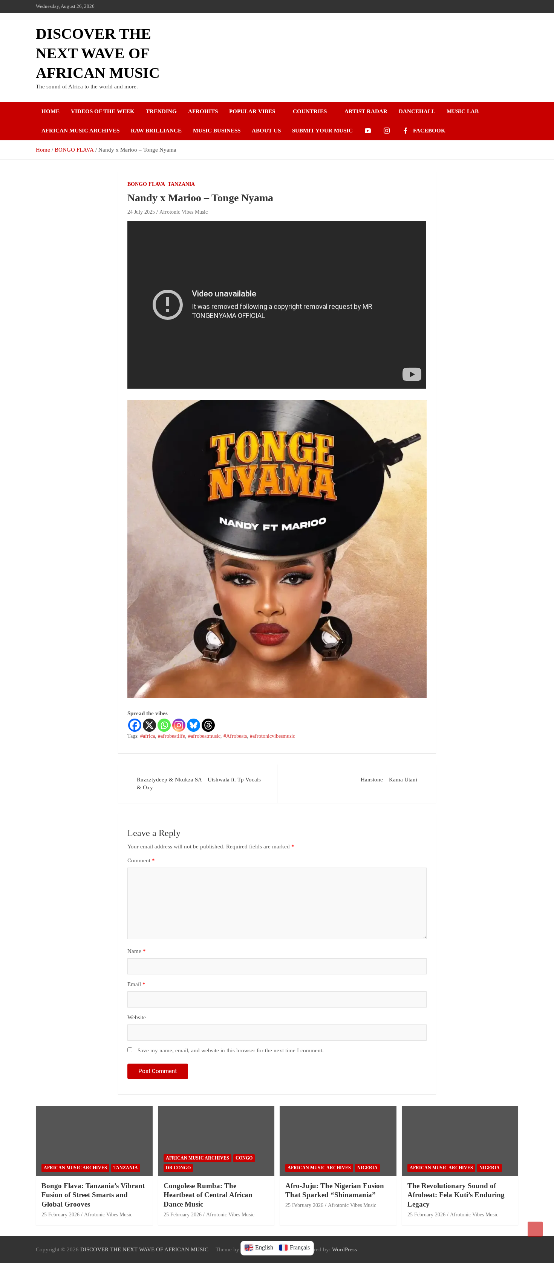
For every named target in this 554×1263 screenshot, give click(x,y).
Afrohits (203, 111)
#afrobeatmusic (204, 736)
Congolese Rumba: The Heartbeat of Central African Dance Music (208, 1195)
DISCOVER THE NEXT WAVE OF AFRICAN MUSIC (98, 53)
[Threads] (208, 725)
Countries (310, 111)
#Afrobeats (235, 736)
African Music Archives (80, 131)
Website (136, 1017)
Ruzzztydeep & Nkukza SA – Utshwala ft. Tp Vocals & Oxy (199, 783)
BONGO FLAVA (146, 184)
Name (136, 951)
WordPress (344, 1249)
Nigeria (367, 1167)
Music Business (216, 131)
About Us (266, 131)
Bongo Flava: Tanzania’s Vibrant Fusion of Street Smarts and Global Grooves (93, 1195)
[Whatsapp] (164, 725)
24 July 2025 (141, 212)
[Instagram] (178, 725)
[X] (149, 725)
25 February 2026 (60, 1214)
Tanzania (181, 184)
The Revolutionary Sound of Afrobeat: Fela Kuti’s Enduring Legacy (456, 1195)
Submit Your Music (322, 131)
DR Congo (178, 1167)
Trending (161, 111)
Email (136, 984)
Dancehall (417, 111)
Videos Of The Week (103, 111)
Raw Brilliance (156, 131)
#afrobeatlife (171, 736)
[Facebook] (134, 725)
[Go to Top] (535, 1229)
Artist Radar (365, 111)
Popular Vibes (252, 111)
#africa (147, 736)
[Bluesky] (193, 725)
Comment (141, 860)
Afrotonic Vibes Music (183, 212)
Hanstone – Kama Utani (389, 780)
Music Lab (463, 111)
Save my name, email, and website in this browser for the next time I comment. (231, 1050)
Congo (244, 1158)
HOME (50, 111)
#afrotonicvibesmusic (272, 736)
